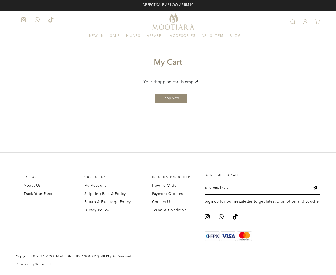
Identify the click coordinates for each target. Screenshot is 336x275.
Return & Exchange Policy (107, 202)
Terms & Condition (169, 210)
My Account (95, 186)
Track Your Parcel (39, 194)
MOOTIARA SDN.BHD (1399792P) (72, 256)
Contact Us (162, 202)
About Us (32, 186)
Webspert (43, 264)
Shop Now (170, 98)
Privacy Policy (96, 210)
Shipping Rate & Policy (105, 194)
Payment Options (167, 194)
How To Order (165, 186)
